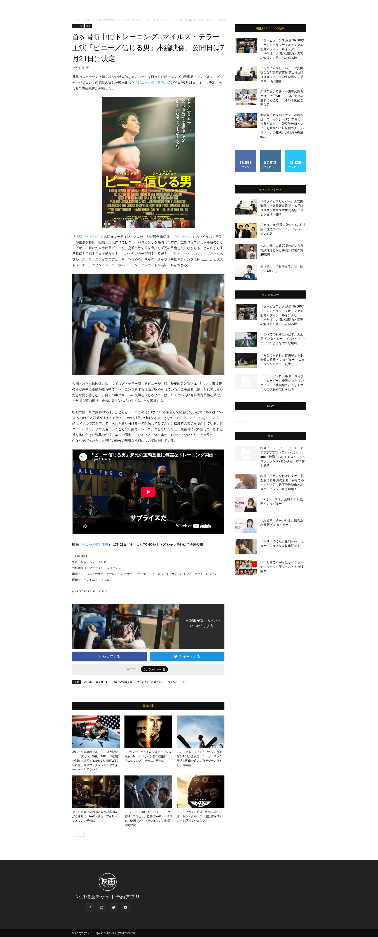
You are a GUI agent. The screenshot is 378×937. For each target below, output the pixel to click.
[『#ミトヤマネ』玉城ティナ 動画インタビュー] (246, 504)
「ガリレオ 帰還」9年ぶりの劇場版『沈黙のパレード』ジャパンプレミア (283, 229)
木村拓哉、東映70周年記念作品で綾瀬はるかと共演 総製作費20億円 (282, 250)
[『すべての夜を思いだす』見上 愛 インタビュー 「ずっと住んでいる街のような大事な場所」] (246, 339)
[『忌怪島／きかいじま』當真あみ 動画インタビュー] (246, 525)
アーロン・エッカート (96, 681)
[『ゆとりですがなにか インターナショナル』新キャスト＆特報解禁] (246, 567)
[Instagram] (101, 907)
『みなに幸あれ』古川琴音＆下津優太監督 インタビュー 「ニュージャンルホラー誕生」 (282, 359)
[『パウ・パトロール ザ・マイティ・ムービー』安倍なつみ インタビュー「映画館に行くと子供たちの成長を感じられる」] (246, 381)
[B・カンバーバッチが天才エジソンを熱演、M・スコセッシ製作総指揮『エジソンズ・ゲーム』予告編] (148, 731)
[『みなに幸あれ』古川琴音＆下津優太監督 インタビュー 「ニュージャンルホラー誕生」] (246, 360)
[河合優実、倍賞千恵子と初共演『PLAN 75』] (246, 272)
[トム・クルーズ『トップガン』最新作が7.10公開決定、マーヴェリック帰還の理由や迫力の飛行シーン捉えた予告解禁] (200, 731)
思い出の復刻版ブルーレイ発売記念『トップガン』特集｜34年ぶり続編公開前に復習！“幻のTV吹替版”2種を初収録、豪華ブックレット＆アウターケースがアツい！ (95, 760)
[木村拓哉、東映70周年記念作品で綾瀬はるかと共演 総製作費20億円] (246, 251)
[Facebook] (90, 907)
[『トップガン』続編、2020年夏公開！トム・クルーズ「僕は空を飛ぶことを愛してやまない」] (200, 791)
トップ (76, 20)
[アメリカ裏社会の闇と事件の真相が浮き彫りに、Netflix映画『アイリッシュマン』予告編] (96, 791)
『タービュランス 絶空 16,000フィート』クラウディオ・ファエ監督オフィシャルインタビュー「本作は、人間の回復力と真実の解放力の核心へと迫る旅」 (282, 49)
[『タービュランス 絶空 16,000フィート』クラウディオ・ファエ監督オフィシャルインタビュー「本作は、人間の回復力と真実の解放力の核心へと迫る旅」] (246, 45)
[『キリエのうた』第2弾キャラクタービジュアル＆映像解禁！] (246, 546)
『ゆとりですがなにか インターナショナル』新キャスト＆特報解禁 (282, 567)
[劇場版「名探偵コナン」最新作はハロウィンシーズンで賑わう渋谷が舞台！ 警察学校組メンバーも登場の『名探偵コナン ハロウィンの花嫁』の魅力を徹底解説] (246, 120)
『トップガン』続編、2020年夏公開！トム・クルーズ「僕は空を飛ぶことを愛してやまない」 (199, 816)
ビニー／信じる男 (151, 82)
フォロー (270, 151)
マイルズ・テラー (177, 681)
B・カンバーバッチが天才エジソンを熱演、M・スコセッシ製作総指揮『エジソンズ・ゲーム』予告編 (148, 756)
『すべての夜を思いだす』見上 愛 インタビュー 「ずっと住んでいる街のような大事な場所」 (282, 338)
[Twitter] (113, 907)
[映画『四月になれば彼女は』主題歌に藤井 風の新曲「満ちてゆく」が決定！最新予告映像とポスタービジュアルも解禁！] (246, 481)
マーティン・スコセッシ (150, 681)
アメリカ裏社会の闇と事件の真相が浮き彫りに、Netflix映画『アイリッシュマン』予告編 (95, 816)
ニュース (89, 20)
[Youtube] (125, 907)
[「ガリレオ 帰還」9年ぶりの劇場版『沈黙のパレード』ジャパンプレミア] (246, 230)
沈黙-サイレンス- (88, 236)
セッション (184, 236)
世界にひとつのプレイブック (195, 253)
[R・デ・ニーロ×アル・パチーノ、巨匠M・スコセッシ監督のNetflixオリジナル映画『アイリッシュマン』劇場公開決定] (148, 791)
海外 (88, 26)
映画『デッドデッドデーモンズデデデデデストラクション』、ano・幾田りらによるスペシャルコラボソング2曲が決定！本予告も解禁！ (283, 456)
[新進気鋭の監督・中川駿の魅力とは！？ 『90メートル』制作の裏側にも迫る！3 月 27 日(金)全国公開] (246, 97)
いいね (245, 151)
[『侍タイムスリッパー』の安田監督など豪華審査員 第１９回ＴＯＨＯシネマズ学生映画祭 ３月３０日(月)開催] (246, 73)
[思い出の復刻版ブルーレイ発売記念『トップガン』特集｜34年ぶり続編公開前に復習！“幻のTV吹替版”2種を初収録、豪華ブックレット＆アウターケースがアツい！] (96, 731)
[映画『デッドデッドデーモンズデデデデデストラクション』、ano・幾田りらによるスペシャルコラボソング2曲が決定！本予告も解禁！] (246, 453)
